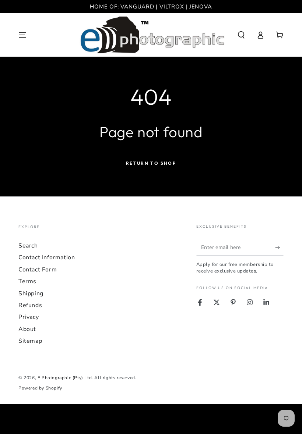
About (27, 329)
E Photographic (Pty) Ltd (65, 378)
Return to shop (151, 163)
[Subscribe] (279, 247)
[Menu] (22, 35)
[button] (241, 35)
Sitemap (30, 341)
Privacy (28, 317)
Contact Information (46, 257)
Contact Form (37, 270)
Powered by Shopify (40, 388)
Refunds (30, 305)
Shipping (30, 293)
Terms (27, 281)
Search (28, 246)
